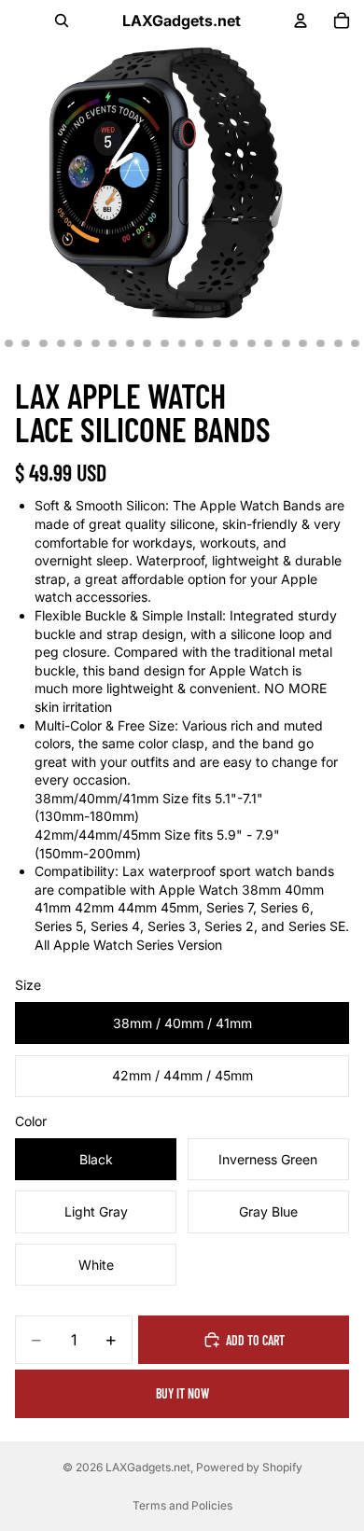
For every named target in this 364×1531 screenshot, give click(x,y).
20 (303, 343)
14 (199, 343)
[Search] (61, 20)
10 (129, 343)
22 (337, 343)
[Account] (300, 20)
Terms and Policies (182, 1505)
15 (216, 343)
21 (321, 343)
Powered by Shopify (249, 1467)
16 (234, 343)
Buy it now (182, 1393)
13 (182, 343)
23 (355, 343)
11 (147, 343)
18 (268, 343)
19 (285, 343)
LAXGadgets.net (147, 1467)
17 (251, 343)
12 (164, 343)
